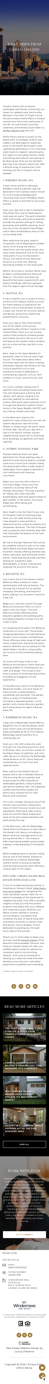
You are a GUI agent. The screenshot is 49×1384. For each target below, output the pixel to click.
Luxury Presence (24, 1351)
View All (24, 1144)
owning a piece (29, 940)
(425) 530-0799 (14, 1275)
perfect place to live (13, 130)
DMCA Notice (24, 1368)
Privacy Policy (36, 1364)
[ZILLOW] (30, 1335)
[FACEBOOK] (19, 1335)
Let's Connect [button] (24, 1235)
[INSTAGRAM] (24, 1335)
